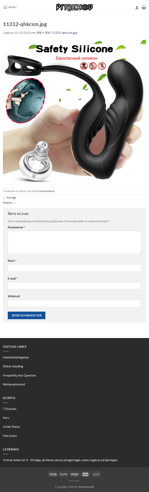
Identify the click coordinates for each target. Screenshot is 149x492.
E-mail (12, 278)
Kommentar (16, 227)
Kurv (6, 417)
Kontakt (74, 480)
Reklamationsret (14, 384)
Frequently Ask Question (19, 375)
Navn (12, 260)
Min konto (10, 435)
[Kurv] (144, 7)
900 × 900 (43, 32)
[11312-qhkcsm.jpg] (74, 111)
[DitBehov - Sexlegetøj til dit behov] (74, 7)
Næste (9, 202)
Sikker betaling (13, 366)
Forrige (9, 197)
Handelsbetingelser (16, 357)
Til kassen (9, 408)
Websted (14, 296)
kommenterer (47, 191)
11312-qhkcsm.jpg (64, 32)
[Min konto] (137, 7)
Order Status (11, 426)
